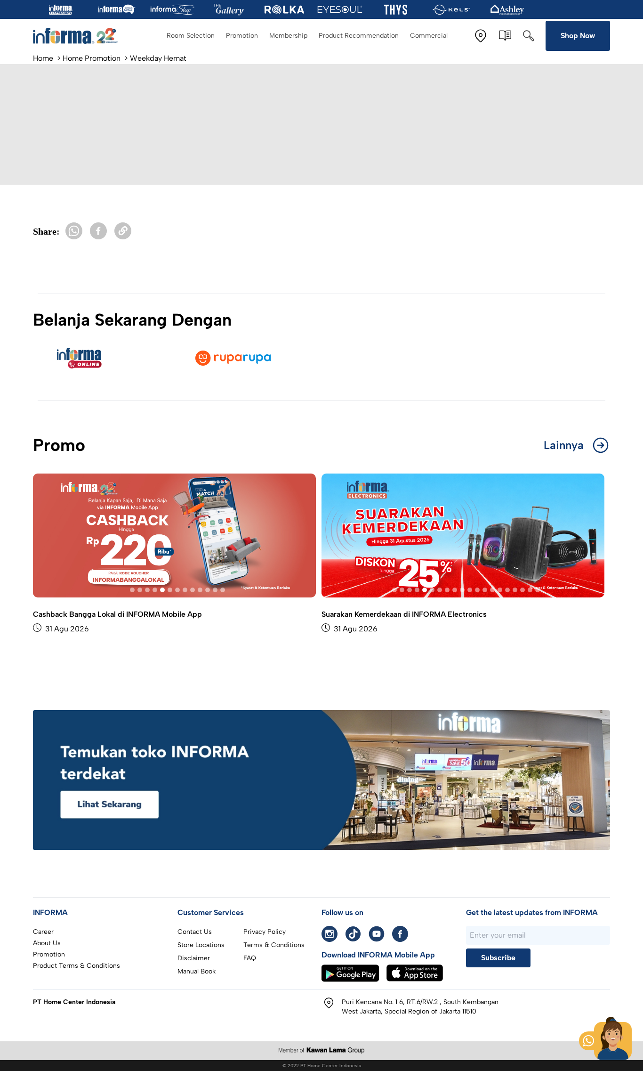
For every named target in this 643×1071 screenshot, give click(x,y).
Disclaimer (193, 958)
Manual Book (196, 971)
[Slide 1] (132, 590)
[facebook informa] (400, 934)
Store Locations (201, 945)
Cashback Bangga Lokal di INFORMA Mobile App (117, 614)
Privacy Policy (264, 932)
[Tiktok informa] (353, 934)
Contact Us (194, 932)
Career (43, 932)
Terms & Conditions (274, 945)
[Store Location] (480, 35)
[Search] (528, 35)
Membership (288, 36)
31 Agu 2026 (67, 628)
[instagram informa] (330, 934)
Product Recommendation (359, 36)
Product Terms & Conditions (76, 966)
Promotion (242, 36)
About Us (47, 943)
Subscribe (498, 957)
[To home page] (75, 36)
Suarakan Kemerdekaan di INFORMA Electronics (404, 614)
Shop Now (578, 35)
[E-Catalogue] (505, 35)
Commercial (429, 36)
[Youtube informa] (377, 934)
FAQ (249, 958)
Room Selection (191, 36)
